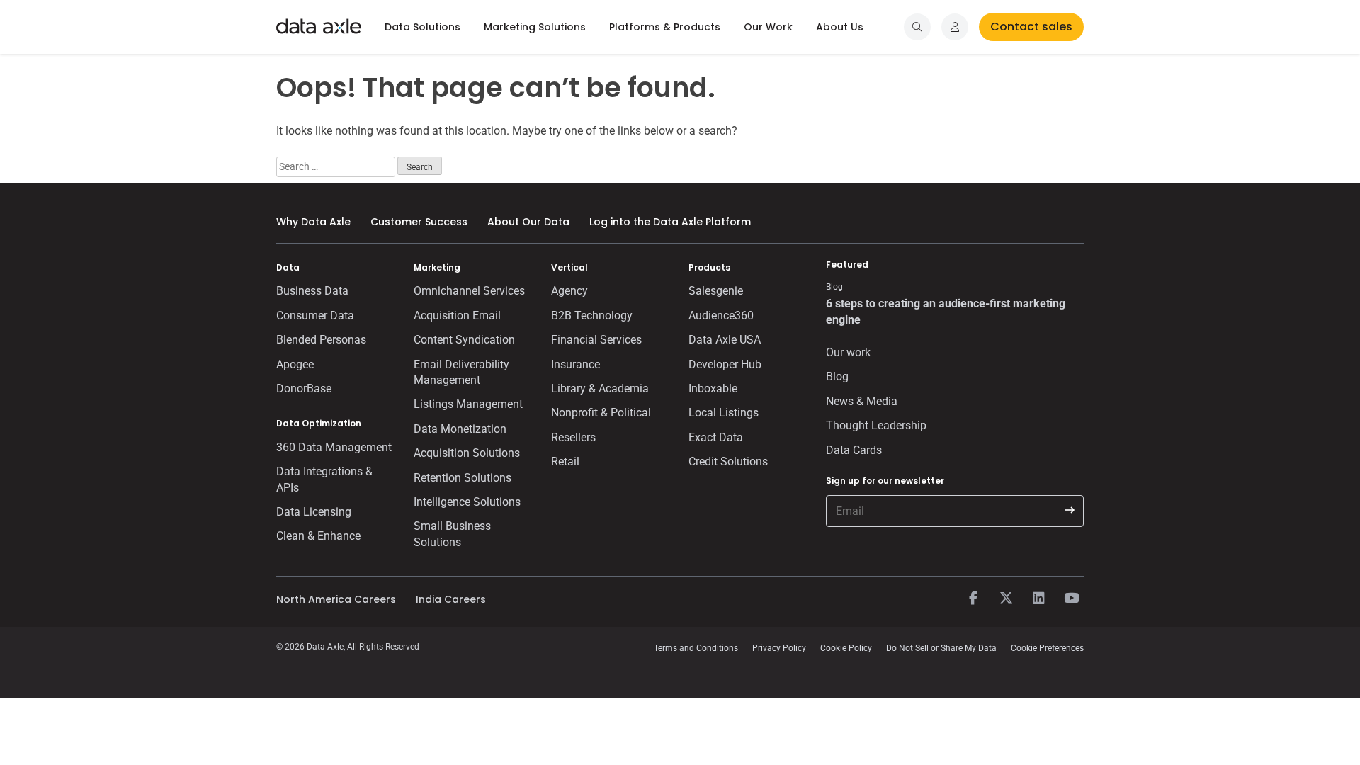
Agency (569, 291)
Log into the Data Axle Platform (670, 222)
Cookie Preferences (1047, 648)
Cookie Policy (846, 648)
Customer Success (419, 222)
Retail (565, 461)
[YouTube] (1071, 598)
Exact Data (715, 437)
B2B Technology (592, 315)
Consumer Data (315, 315)
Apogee (295, 364)
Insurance (575, 364)
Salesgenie (715, 291)
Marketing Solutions (535, 27)
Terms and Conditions (696, 648)
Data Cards (854, 450)
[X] (1006, 598)
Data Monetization (460, 429)
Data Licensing (313, 511)
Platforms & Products (664, 27)
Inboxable (712, 388)
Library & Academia (600, 388)
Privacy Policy (779, 648)
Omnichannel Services (469, 291)
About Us (839, 27)
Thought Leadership (876, 425)
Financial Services (596, 339)
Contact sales (1031, 26)
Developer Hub (724, 364)
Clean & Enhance (318, 536)
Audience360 (721, 315)
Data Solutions (422, 27)
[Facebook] (973, 598)
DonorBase (304, 388)
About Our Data (528, 222)
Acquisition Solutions (467, 453)
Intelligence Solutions (467, 502)
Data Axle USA (724, 339)
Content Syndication (464, 339)
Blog (837, 376)
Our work (848, 352)
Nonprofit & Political (601, 412)
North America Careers (336, 599)
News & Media (861, 401)
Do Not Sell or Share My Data (941, 648)
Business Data (312, 291)
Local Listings (723, 412)
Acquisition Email (457, 315)
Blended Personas (321, 339)
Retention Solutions (462, 477)
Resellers (573, 437)
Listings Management (468, 404)
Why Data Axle (313, 222)
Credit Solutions (728, 461)
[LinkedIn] (1038, 598)
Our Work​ (768, 27)
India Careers (451, 599)
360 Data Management (334, 447)
